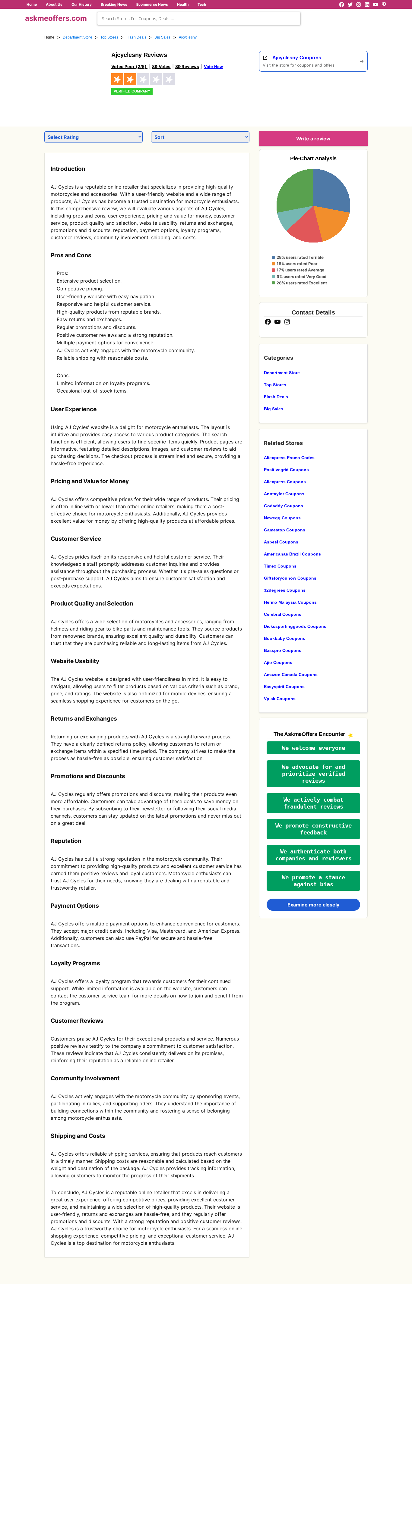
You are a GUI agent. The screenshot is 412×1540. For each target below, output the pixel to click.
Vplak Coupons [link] (280, 698)
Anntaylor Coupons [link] (284, 493)
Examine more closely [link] (313, 905)
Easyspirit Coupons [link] (284, 686)
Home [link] (49, 37)
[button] (313, 747)
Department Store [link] (77, 37)
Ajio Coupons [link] (278, 662)
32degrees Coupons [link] (285, 590)
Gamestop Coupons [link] (284, 529)
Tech (202, 4)
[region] (334, 97)
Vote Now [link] (213, 66)
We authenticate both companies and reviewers (313, 855)
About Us (54, 4)
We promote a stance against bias (313, 881)
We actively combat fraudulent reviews (313, 803)
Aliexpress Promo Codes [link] (289, 457)
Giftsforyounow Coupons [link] (290, 578)
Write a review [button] (313, 139)
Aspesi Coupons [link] (281, 542)
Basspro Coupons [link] (282, 650)
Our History (81, 4)
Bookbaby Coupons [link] (284, 638)
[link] (74, 81)
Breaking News (114, 4)
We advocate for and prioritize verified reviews (313, 773)
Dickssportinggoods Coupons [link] (295, 626)
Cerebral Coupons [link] (282, 614)
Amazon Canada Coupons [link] (291, 674)
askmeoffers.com (56, 18)
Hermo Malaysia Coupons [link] (290, 602)
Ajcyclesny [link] (188, 37)
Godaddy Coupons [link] (283, 505)
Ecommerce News (152, 4)
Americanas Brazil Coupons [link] (292, 554)
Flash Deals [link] (136, 37)
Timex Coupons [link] (280, 566)
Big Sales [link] (162, 37)
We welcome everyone (313, 747)
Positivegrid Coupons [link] (286, 469)
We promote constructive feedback (313, 829)
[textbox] (198, 18)
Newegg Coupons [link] (282, 517)
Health (183, 4)
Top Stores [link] (109, 37)
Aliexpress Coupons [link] (285, 481)
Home (32, 4)
